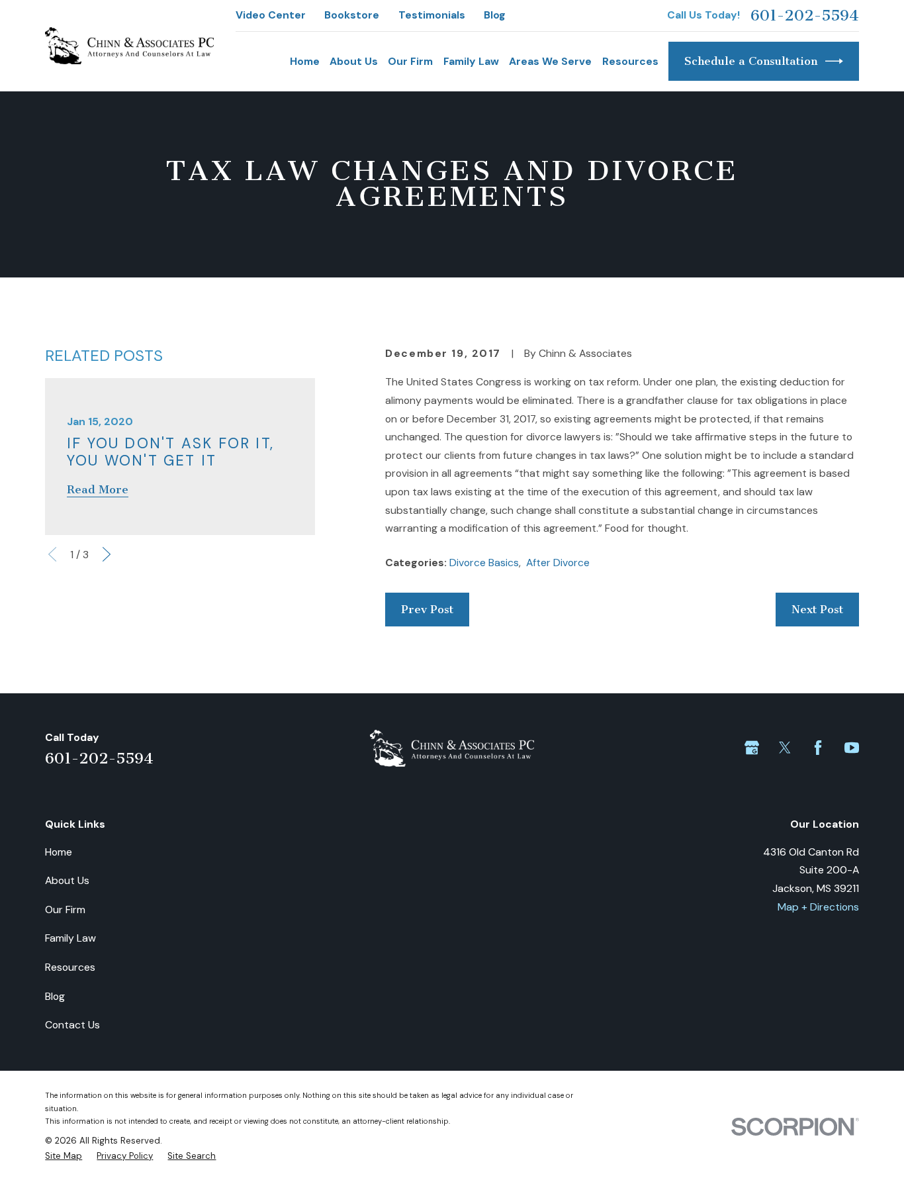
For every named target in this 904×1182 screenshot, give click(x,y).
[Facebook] (818, 747)
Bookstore (351, 15)
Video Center (271, 15)
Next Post (817, 609)
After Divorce (558, 562)
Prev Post (427, 609)
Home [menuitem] (305, 61)
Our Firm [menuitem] (410, 61)
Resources (70, 967)
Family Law (70, 938)
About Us (67, 880)
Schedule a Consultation (750, 61)
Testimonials (431, 15)
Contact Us (72, 1025)
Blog (495, 15)
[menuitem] (63, 1155)
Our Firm (65, 909)
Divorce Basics (484, 562)
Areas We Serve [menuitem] (550, 61)
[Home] (129, 46)
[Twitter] (785, 747)
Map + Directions (818, 907)
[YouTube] (851, 747)
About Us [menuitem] (354, 61)
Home (58, 852)
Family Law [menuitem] (471, 61)
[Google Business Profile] (752, 747)
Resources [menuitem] (630, 61)
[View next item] (106, 554)
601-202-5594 (804, 16)
